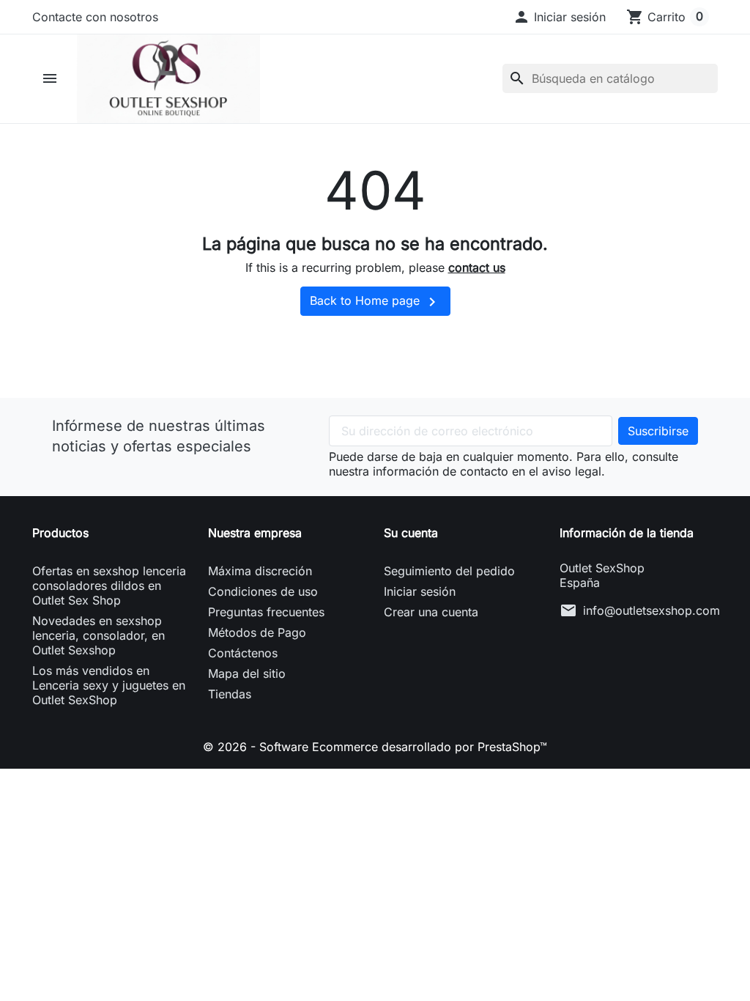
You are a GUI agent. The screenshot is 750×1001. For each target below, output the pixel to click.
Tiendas (229, 694)
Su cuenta (411, 532)
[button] (559, 17)
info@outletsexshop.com (651, 610)
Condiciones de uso (263, 591)
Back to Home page (375, 302)
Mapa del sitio (247, 673)
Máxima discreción (260, 571)
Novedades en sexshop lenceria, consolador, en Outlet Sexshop (98, 635)
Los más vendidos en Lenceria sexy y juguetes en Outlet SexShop (108, 685)
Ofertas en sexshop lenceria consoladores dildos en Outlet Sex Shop (109, 585)
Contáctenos (243, 653)
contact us (476, 267)
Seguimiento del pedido (449, 571)
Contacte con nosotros (95, 17)
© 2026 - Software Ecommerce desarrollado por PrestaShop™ (375, 746)
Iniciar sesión (420, 591)
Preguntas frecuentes (266, 612)
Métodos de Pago (257, 632)
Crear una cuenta (431, 612)
